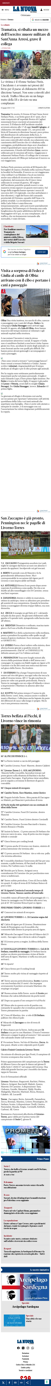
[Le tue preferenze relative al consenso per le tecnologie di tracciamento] (47, 1382)
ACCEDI (46, 10)
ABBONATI (6, 3)
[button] (25, 1140)
